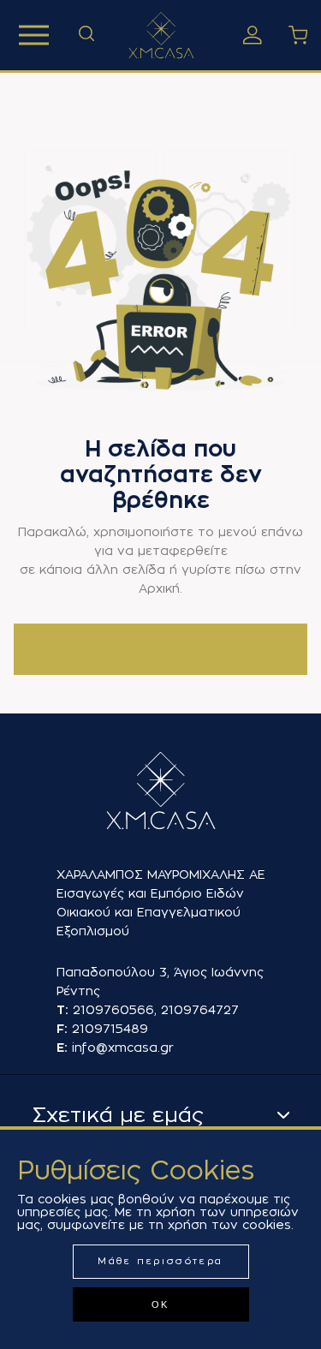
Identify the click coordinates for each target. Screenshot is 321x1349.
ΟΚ (160, 1304)
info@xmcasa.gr (123, 1048)
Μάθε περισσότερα (160, 1261)
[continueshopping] (160, 649)
